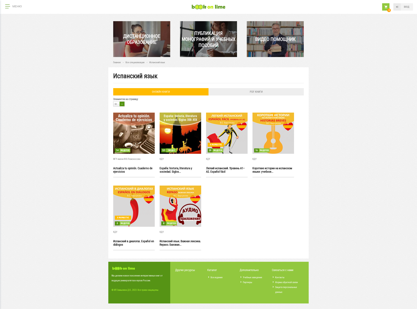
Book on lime (208, 7)
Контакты (279, 277)
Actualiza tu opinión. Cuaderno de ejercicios (132, 169)
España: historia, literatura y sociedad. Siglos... (176, 169)
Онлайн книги (161, 91)
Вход (406, 7)
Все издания (217, 277)
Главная (117, 62)
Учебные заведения (252, 277)
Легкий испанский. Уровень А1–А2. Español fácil (225, 169)
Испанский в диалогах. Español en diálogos (133, 242)
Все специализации (135, 62)
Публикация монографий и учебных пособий (209, 39)
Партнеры (247, 282)
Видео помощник (275, 39)
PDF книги (256, 91)
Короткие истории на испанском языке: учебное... (272, 169)
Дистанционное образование (141, 39)
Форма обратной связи (286, 282)
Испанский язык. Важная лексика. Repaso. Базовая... (180, 242)
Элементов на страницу (125, 99)
